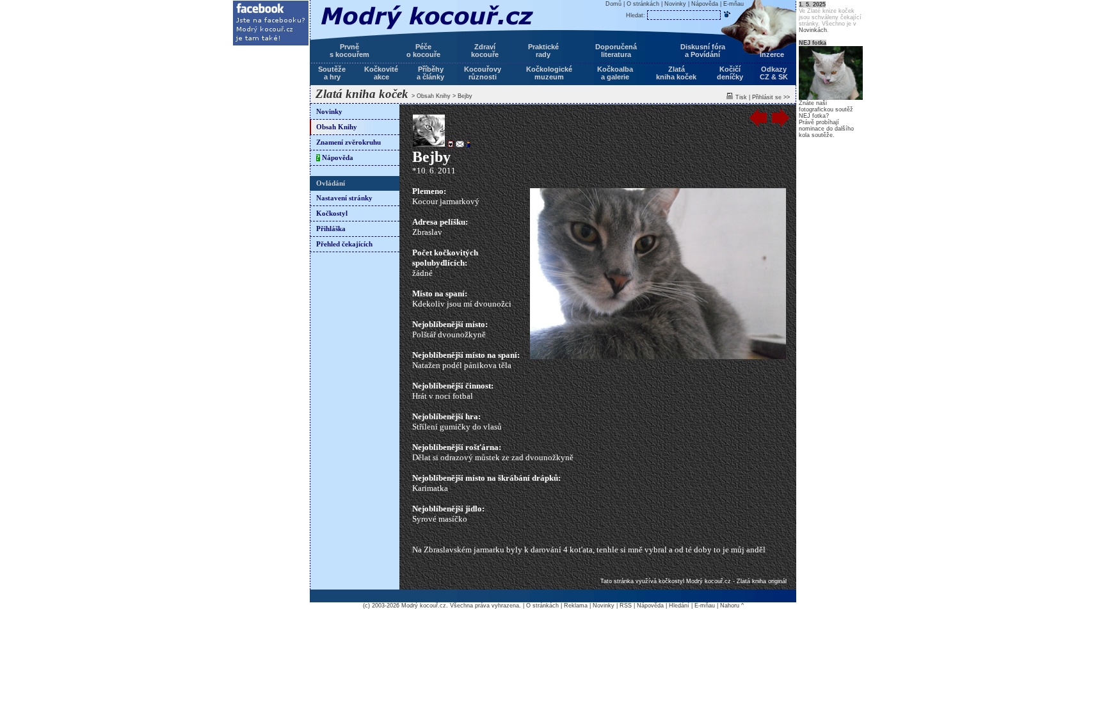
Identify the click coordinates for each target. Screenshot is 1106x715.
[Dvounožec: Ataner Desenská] (467, 145)
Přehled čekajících (344, 244)
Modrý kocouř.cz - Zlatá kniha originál (736, 581)
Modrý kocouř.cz (423, 605)
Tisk (741, 97)
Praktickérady (543, 50)
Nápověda (334, 157)
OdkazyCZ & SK (774, 73)
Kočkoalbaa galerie (615, 73)
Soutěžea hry (332, 73)
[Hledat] (727, 13)
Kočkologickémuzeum (549, 73)
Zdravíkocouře (485, 50)
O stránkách (643, 4)
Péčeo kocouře (423, 50)
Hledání (679, 605)
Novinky (329, 111)
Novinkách (813, 30)
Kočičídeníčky (730, 73)
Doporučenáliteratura (616, 50)
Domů (613, 4)
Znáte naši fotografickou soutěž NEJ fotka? (826, 109)
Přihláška (331, 228)
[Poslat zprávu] (458, 145)
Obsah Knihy (434, 96)
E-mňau (733, 4)
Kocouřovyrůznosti (482, 73)
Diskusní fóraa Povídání (702, 50)
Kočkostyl (332, 213)
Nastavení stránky (344, 198)
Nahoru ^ (732, 605)
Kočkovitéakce (381, 73)
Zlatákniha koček (676, 73)
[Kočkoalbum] (449, 145)
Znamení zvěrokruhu (348, 142)
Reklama (576, 605)
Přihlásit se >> (771, 97)
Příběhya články (430, 73)
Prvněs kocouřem (349, 50)
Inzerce (772, 54)
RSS (626, 605)
